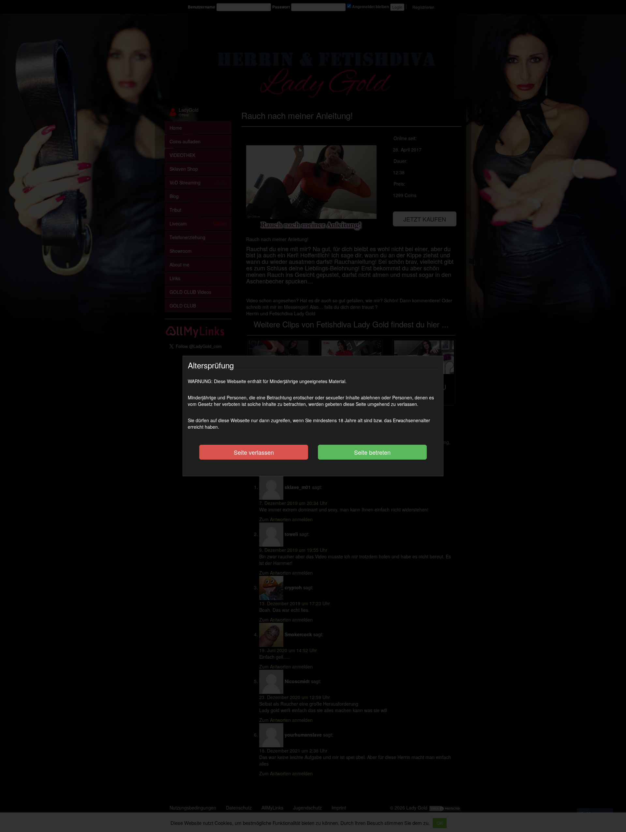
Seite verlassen (254, 452)
